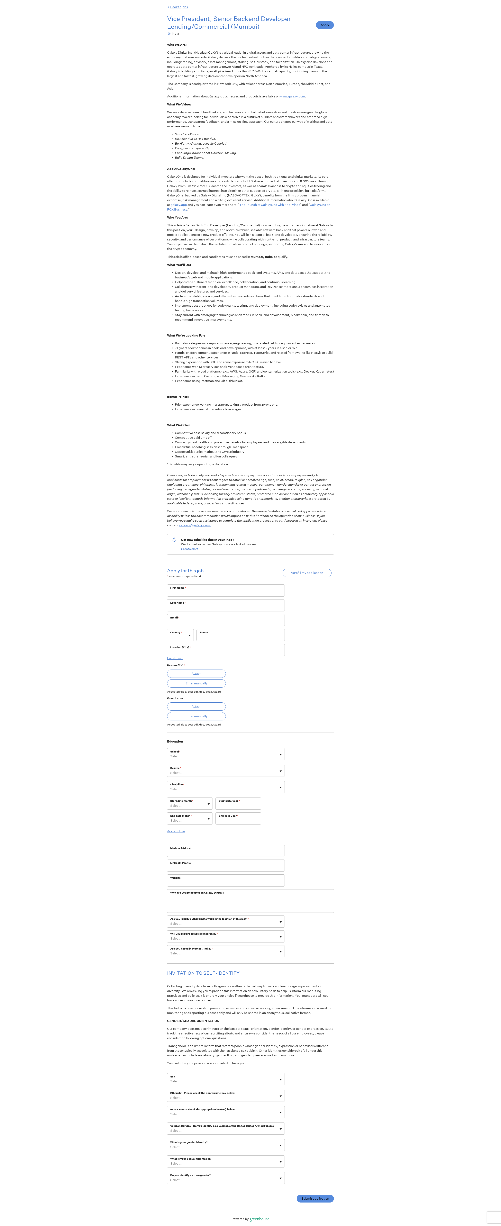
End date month (181, 815)
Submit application (315, 1198)
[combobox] (170, 637)
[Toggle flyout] (189, 635)
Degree (175, 768)
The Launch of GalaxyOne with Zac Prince (269, 205)
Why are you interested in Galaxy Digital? (197, 892)
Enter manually (197, 683)
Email (174, 617)
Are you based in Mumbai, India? (192, 948)
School (175, 751)
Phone (205, 632)
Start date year (229, 801)
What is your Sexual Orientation (190, 1158)
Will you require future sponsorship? (194, 933)
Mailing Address (180, 848)
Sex (172, 1076)
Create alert (189, 549)
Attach (197, 673)
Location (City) (180, 647)
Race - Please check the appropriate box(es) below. (202, 1109)
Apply (325, 25)
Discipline (177, 784)
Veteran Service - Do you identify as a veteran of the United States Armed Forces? (222, 1126)
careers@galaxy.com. (195, 525)
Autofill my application (307, 573)
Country (176, 632)
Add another (176, 831)
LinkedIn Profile (180, 863)
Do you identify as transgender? (190, 1175)
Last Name (178, 602)
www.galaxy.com (292, 96)
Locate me (175, 658)
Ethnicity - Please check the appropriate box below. (202, 1093)
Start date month (181, 801)
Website (175, 877)
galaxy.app (179, 205)
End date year (228, 815)
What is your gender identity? (189, 1142)
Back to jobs (179, 7)
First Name (178, 588)
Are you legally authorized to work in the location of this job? (209, 919)
